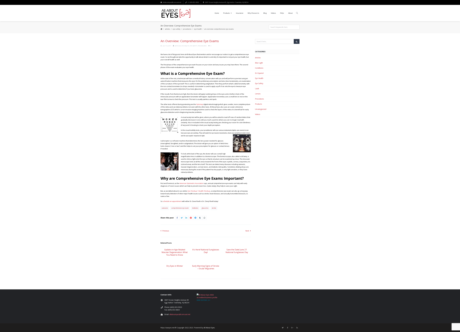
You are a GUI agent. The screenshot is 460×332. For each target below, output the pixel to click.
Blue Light (259, 63)
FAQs (282, 13)
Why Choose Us (253, 13)
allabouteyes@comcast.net (172, 2)
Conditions (259, 68)
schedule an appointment (172, 201)
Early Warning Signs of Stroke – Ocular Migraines (205, 267)
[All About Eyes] (176, 13)
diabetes (195, 208)
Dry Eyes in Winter (174, 266)
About (290, 13)
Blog (265, 13)
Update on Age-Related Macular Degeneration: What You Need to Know (175, 252)
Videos (273, 13)
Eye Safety (176, 29)
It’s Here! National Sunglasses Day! (205, 251)
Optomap (199, 104)
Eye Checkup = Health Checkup (199, 191)
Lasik (257, 88)
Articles (167, 29)
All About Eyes (209, 327)
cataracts (165, 208)
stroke (214, 208)
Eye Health (198, 29)
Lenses (258, 94)
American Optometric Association (191, 183)
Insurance (239, 13)
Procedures (187, 29)
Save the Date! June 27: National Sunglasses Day (237, 251)
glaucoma (205, 208)
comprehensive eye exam (180, 208)
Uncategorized (260, 109)
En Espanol (259, 73)
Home (217, 13)
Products (226, 13)
